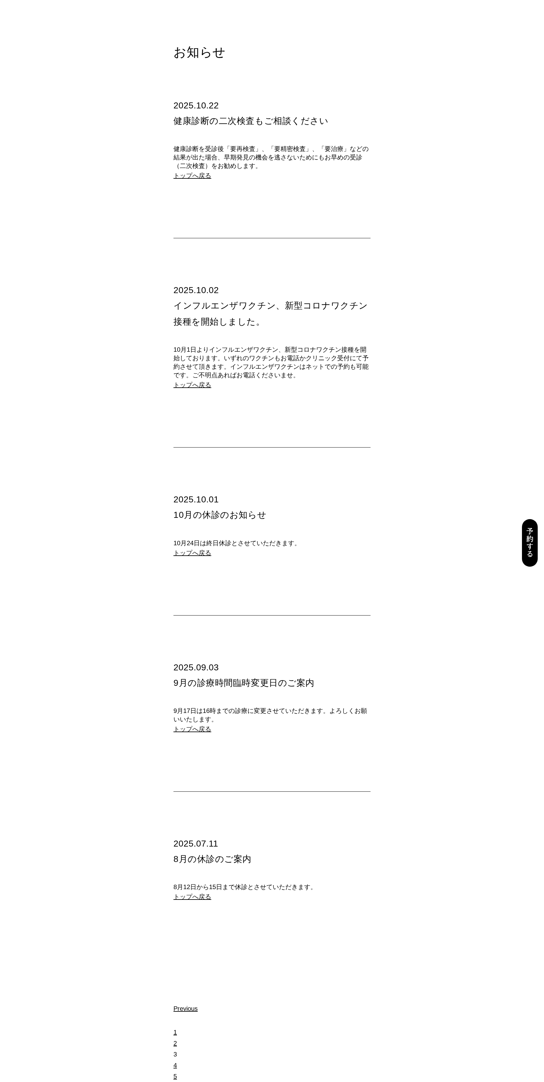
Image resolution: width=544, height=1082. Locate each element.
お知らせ (199, 52)
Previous (185, 1008)
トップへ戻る (192, 175)
